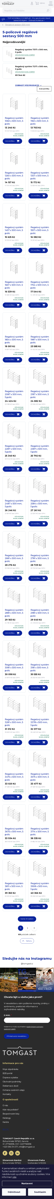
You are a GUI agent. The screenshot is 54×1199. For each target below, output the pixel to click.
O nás (5, 1105)
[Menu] (50, 3)
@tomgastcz (27, 963)
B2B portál (7, 1073)
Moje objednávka (10, 1069)
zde (14, 1177)
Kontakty (7, 1094)
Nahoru (29, 941)
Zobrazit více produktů (27, 85)
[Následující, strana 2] (27, 928)
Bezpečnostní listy (11, 1114)
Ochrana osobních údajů (14, 1090)
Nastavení (27, 1183)
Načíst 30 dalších (27, 919)
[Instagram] (11, 1153)
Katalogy (7, 1118)
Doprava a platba (10, 1077)
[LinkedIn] (17, 1153)
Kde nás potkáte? (11, 1109)
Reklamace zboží (10, 1086)
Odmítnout (14, 1192)
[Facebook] (5, 1153)
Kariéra (6, 1122)
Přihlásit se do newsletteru (16, 1036)
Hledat (48, 10)
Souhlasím (40, 1192)
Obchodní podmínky (12, 1081)
